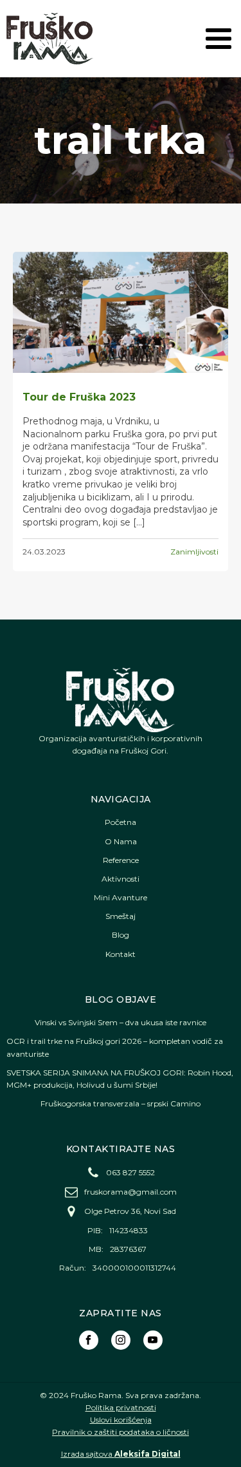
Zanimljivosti (194, 551)
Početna (120, 822)
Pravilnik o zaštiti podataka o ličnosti (120, 1432)
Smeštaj (120, 916)
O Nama (121, 841)
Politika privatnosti (120, 1407)
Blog (120, 935)
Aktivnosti (120, 879)
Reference (121, 860)
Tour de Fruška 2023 (79, 397)
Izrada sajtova (121, 1454)
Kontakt (120, 954)
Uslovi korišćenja (121, 1419)
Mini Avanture (120, 897)
